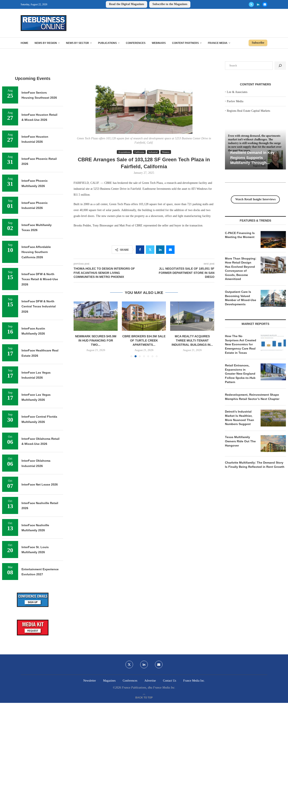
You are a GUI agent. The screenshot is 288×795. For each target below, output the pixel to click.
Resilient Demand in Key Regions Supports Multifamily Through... (252, 157)
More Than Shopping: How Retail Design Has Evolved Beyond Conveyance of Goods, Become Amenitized (240, 269)
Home (24, 43)
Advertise (150, 680)
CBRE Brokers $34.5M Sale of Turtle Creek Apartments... (144, 340)
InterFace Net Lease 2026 (40, 484)
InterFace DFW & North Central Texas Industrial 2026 (39, 306)
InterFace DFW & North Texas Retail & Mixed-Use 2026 (40, 279)
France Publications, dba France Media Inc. (148, 687)
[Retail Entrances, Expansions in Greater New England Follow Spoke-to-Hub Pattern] (273, 371)
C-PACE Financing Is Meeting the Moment (240, 235)
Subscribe (258, 42)
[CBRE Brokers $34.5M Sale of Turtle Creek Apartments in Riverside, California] (144, 316)
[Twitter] (251, 4)
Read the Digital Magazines (126, 4)
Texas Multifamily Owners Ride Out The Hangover (240, 441)
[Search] (280, 65)
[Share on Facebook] (140, 249)
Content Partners (185, 43)
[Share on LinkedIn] (160, 249)
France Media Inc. (194, 680)
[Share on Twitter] (150, 249)
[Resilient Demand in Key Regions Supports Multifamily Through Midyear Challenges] (255, 149)
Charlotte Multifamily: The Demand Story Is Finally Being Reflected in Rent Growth (254, 464)
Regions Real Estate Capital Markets (248, 110)
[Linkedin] (258, 4)
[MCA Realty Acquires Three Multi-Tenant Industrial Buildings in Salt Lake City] (192, 316)
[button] (79, 329)
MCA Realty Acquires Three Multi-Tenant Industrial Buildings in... (192, 340)
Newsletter (89, 680)
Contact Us (169, 680)
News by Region (46, 43)
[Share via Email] (170, 249)
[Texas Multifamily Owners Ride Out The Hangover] (273, 443)
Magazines (109, 680)
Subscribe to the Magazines (169, 4)
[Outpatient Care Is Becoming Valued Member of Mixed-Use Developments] (273, 298)
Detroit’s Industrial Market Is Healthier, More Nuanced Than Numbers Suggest (239, 418)
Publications (107, 43)
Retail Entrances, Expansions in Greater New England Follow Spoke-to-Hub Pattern (240, 373)
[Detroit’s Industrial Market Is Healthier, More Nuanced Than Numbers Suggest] (273, 418)
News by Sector (77, 43)
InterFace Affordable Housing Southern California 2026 (36, 252)
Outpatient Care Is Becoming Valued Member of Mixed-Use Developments (240, 298)
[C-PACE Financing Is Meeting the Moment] (273, 239)
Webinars (159, 43)
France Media (217, 43)
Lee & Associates (237, 92)
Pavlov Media (235, 101)
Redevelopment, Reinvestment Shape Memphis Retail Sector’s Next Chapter (252, 397)
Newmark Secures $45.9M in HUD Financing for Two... (95, 340)
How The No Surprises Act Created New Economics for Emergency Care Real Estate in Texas (240, 344)
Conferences (135, 43)
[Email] (264, 4)
